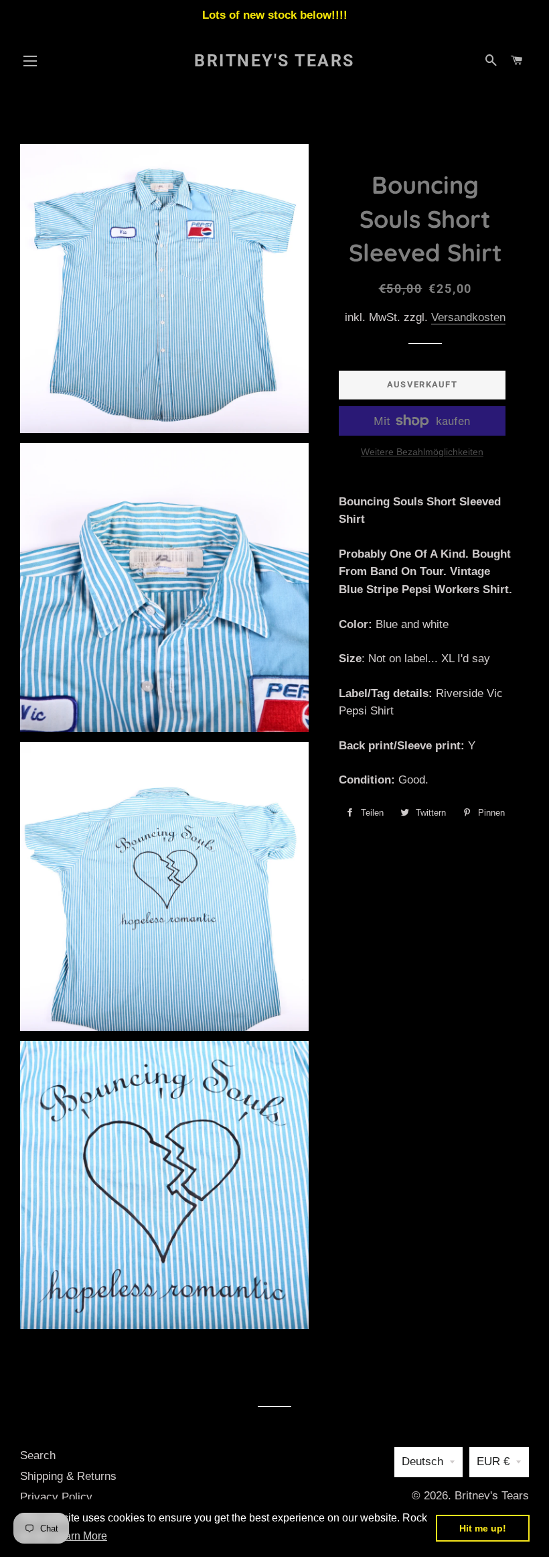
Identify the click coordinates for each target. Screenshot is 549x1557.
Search (38, 1455)
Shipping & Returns (68, 1476)
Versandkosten (468, 317)
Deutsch (422, 1461)
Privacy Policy (56, 1497)
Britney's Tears (274, 60)
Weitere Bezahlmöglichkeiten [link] (422, 451)
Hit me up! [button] (482, 1528)
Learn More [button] (80, 1536)
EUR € (493, 1461)
